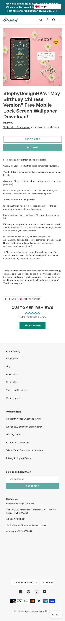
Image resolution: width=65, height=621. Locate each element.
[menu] (60, 20)
